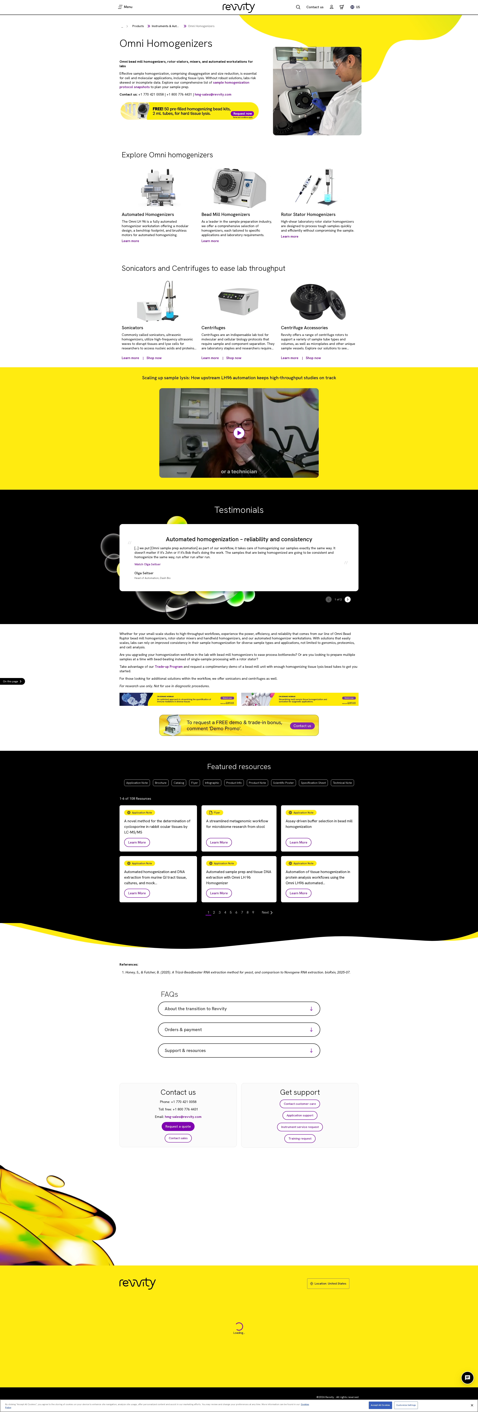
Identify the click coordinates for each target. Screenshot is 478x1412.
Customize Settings (406, 1405)
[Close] (472, 1405)
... (122, 27)
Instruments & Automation (170, 26)
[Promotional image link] (190, 111)
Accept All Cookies (380, 1405)
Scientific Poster (283, 783)
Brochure (161, 783)
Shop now (154, 358)
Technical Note (342, 783)
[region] (239, 1405)
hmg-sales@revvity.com (213, 94)
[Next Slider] (348, 599)
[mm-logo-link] (239, 7)
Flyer (194, 783)
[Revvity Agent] (468, 1378)
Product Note (257, 783)
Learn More (137, 842)
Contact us (315, 7)
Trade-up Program (169, 666)
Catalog (179, 783)
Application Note (137, 783)
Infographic (212, 783)
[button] (332, 7)
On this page (10, 681)
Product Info (234, 783)
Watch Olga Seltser (147, 564)
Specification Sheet (313, 783)
